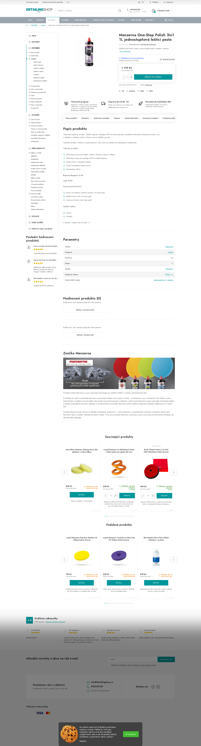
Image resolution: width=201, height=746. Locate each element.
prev (64, 472)
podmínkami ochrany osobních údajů (144, 665)
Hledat (120, 10)
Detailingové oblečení (38, 165)
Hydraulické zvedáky (37, 172)
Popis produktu (71, 118)
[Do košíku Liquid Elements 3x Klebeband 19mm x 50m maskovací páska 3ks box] (127, 495)
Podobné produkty (170, 118)
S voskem (169, 280)
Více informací (125, 51)
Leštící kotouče (38, 65)
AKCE (34, 36)
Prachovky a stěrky (37, 197)
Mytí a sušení (35, 53)
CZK (142, 2)
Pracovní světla (36, 194)
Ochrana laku (35, 86)
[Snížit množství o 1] (124, 77)
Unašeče (36, 75)
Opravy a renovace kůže (39, 129)
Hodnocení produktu (101, 118)
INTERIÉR (35, 115)
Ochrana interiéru (37, 126)
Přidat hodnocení (85, 310)
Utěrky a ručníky (36, 153)
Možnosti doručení (169, 59)
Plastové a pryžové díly (38, 92)
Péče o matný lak (36, 105)
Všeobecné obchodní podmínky (52, 2)
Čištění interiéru (36, 123)
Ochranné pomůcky (37, 184)
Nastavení (83, 741)
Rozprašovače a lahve (38, 200)
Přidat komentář (85, 335)
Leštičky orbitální (38, 68)
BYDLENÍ (35, 216)
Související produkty (150, 118)
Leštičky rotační (38, 71)
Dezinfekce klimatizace (38, 138)
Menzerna (149, 85)
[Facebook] (153, 687)
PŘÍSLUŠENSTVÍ (38, 148)
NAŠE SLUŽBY (37, 222)
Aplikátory (34, 156)
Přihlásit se (166, 659)
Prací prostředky (36, 191)
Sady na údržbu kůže (38, 132)
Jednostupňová (159, 280)
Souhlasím (132, 734)
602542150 (135, 10)
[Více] (169, 20)
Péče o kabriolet (36, 102)
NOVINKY (36, 42)
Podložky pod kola (37, 187)
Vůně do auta (35, 119)
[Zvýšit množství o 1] (131, 77)
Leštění (33, 59)
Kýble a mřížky (35, 178)
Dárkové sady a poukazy (42, 229)
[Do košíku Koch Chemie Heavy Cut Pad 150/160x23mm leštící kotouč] (164, 495)
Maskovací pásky (38, 78)
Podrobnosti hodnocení (148, 44)
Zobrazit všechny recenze (55, 622)
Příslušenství (35, 141)
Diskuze (117, 118)
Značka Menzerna (131, 118)
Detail (82, 494)
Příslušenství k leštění (40, 81)
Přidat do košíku (153, 77)
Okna (32, 95)
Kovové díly (35, 108)
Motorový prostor (36, 99)
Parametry (85, 118)
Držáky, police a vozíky (38, 169)
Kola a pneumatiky (37, 89)
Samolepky (34, 203)
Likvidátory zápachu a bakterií (40, 135)
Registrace (169, 2)
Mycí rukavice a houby (38, 181)
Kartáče (33, 175)
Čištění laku (34, 56)
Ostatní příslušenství (37, 209)
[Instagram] (158, 687)
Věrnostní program (32, 2)
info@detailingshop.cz (102, 682)
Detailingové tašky (37, 162)
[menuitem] (30, 20)
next (173, 472)
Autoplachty (35, 159)
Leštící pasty (37, 62)
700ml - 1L (169, 274)
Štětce (33, 206)
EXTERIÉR (36, 48)
